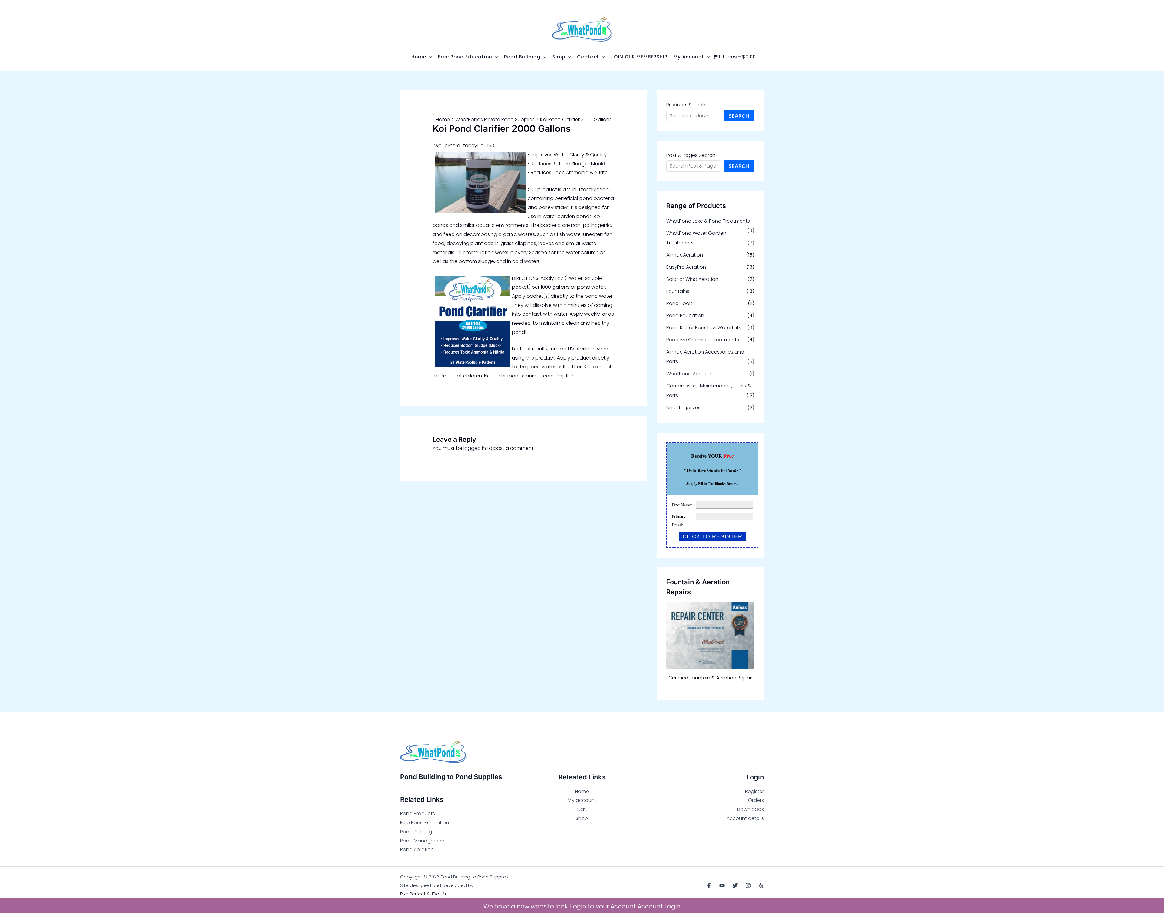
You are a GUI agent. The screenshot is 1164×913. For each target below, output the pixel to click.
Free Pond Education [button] (465, 57)
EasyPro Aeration (686, 267)
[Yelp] (761, 885)
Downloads (750, 809)
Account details (745, 818)
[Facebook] (709, 885)
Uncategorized (683, 407)
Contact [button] (588, 57)
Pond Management (423, 840)
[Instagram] (748, 885)
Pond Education (685, 315)
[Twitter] (735, 885)
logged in (474, 448)
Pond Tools (679, 303)
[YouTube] (722, 885)
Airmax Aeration (684, 254)
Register (754, 791)
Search (739, 115)
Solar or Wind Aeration (692, 279)
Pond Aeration (417, 849)
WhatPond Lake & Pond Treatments (708, 220)
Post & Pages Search (690, 155)
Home (582, 791)
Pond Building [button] (522, 57)
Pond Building (416, 831)
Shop (582, 818)
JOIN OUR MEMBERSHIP (639, 57)
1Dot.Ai (439, 894)
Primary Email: (679, 520)
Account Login (659, 906)
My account (582, 800)
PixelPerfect (413, 894)
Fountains (677, 291)
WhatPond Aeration (689, 373)
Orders (756, 800)
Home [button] (418, 57)
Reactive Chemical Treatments (702, 339)
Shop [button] (558, 57)
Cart (582, 809)
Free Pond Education (424, 822)
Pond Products (417, 813)
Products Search (685, 104)
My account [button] (689, 57)
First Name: (682, 505)
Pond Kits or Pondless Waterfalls (703, 327)
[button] (429, 57)
